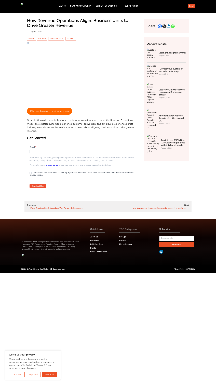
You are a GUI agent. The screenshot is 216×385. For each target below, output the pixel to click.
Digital (32, 38)
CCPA (193, 269)
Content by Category (106, 6)
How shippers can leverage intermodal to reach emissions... (159, 208)
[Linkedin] (168, 26)
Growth (42, 38)
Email (33, 147)
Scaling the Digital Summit (172, 52)
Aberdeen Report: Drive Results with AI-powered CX (171, 118)
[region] (33, 365)
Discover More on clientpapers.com (49, 111)
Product (71, 38)
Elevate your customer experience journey (171, 70)
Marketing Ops (56, 38)
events (62, 6)
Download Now (38, 186)
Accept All (49, 374)
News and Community (80, 6)
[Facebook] (160, 26)
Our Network (131, 6)
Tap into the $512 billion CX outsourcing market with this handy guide (173, 142)
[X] (164, 26)
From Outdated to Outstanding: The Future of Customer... (56, 208)
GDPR (187, 269)
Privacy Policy (179, 269)
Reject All (33, 374)
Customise (16, 374)
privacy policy (52, 165)
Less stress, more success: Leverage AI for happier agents (172, 92)
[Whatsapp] (173, 26)
